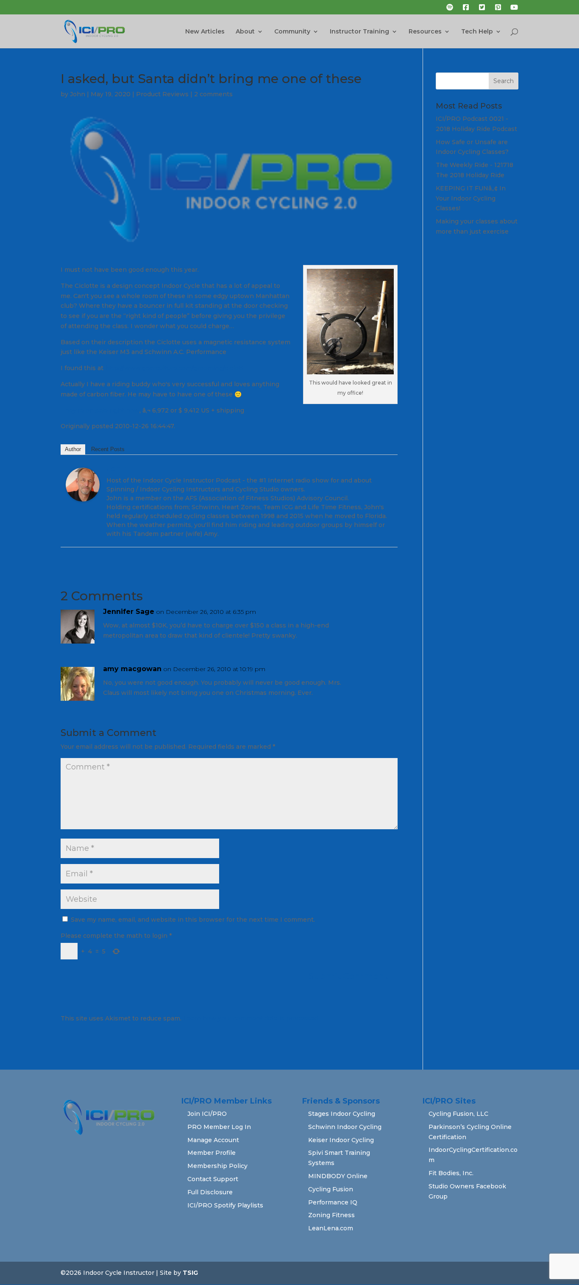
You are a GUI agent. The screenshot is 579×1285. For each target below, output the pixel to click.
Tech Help (477, 31)
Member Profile (211, 1153)
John (77, 94)
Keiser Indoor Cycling (341, 1140)
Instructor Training (359, 31)
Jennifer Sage (128, 612)
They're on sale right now (100, 410)
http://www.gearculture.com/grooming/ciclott (174, 368)
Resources (425, 31)
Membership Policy (217, 1166)
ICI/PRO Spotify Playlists (225, 1205)
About (245, 31)
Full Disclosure (210, 1192)
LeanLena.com (330, 1228)
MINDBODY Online (337, 1176)
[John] (83, 496)
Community (292, 31)
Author (73, 449)
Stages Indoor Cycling (341, 1114)
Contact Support (212, 1179)
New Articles (205, 31)
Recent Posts (108, 449)
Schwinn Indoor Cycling (344, 1127)
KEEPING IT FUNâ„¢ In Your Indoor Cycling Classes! (471, 198)
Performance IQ (332, 1202)
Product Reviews (162, 94)
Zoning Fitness (331, 1215)
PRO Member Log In (219, 1127)
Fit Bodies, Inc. (451, 1173)
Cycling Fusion (330, 1189)
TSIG (190, 1273)
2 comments (213, 94)
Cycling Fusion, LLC (458, 1114)
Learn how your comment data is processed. (251, 1018)
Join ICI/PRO (207, 1114)
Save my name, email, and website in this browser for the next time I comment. (193, 919)
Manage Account (213, 1140)
